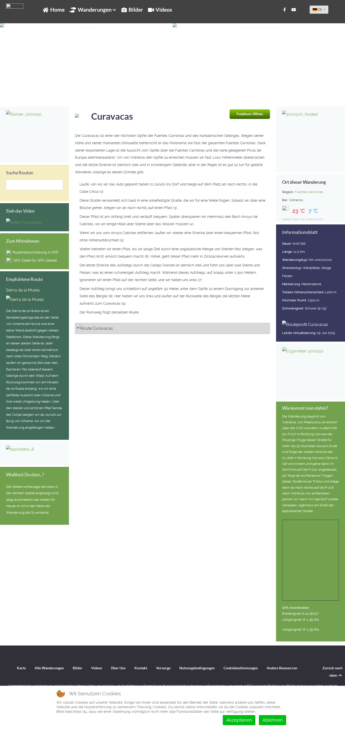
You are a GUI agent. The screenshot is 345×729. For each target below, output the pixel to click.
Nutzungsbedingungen (197, 668)
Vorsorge (163, 668)
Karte (21, 668)
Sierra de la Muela (23, 290)
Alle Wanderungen (49, 668)
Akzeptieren (239, 720)
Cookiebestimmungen (241, 668)
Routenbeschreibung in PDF (36, 252)
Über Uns (118, 668)
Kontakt (140, 668)
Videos (96, 668)
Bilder (77, 668)
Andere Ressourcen (282, 668)
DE (320, 9)
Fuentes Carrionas (309, 192)
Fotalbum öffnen (250, 114)
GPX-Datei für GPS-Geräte (35, 260)
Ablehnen (272, 720)
